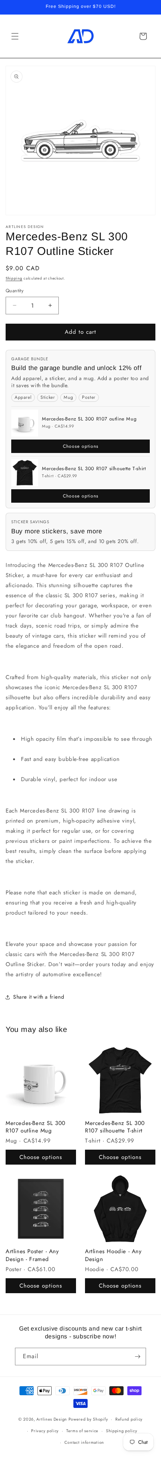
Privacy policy (45, 1431)
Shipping (14, 278)
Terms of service (82, 1431)
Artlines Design (51, 1419)
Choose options (80, 446)
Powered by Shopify (88, 1419)
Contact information (84, 1442)
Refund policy (129, 1419)
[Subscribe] (137, 1356)
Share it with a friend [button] (38, 997)
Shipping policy (121, 1431)
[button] (15, 36)
